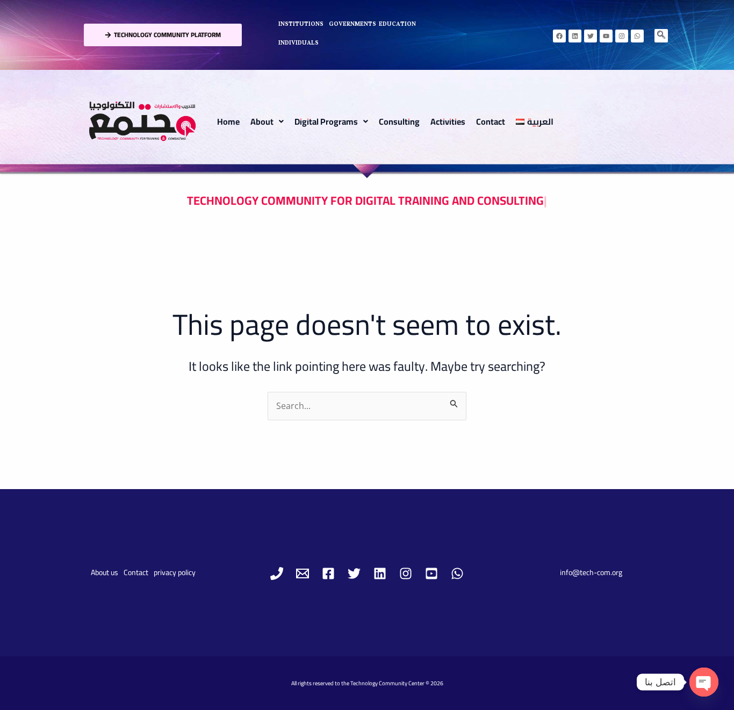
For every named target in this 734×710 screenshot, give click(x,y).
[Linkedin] (379, 573)
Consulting (399, 121)
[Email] (302, 573)
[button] (267, 121)
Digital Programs (326, 121)
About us (104, 572)
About (262, 121)
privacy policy (175, 572)
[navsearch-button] (661, 35)
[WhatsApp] (457, 573)
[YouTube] (431, 573)
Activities (447, 121)
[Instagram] (405, 573)
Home (228, 121)
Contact (490, 121)
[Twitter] (354, 573)
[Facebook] (328, 573)
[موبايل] (276, 573)
